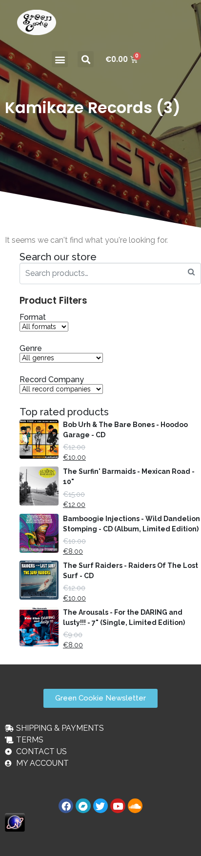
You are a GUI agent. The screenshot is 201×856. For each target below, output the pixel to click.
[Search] (191, 272)
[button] (60, 59)
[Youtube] (117, 805)
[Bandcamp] (83, 805)
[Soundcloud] (135, 805)
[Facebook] (66, 805)
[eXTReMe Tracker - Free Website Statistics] (15, 822)
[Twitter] (100, 805)
